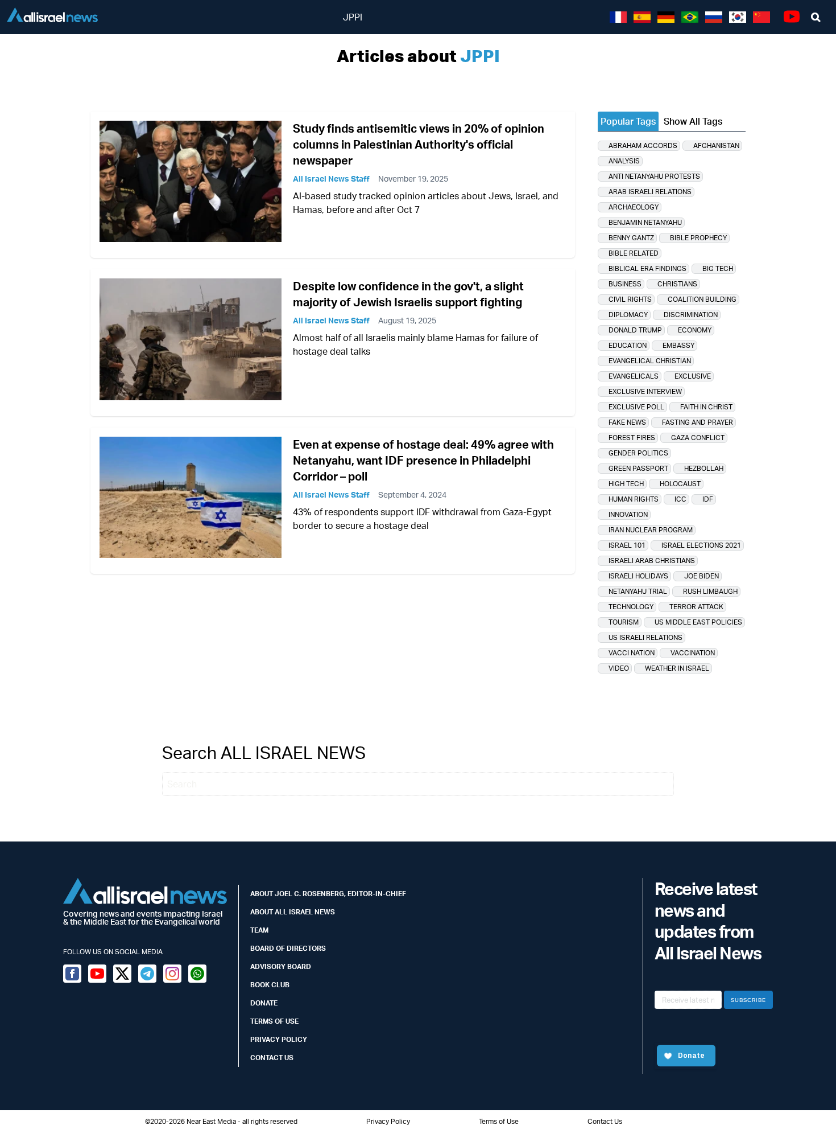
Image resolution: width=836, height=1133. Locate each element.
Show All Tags (693, 121)
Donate (264, 1003)
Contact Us (271, 1057)
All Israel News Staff (331, 178)
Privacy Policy (278, 1039)
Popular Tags (628, 121)
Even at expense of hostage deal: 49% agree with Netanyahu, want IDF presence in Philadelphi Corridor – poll (423, 460)
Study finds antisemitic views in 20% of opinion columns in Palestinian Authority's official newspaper (418, 144)
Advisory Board (280, 966)
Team (259, 930)
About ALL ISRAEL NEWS (292, 912)
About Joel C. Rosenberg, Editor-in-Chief (328, 893)
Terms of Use (274, 1021)
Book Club (269, 984)
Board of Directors (288, 948)
